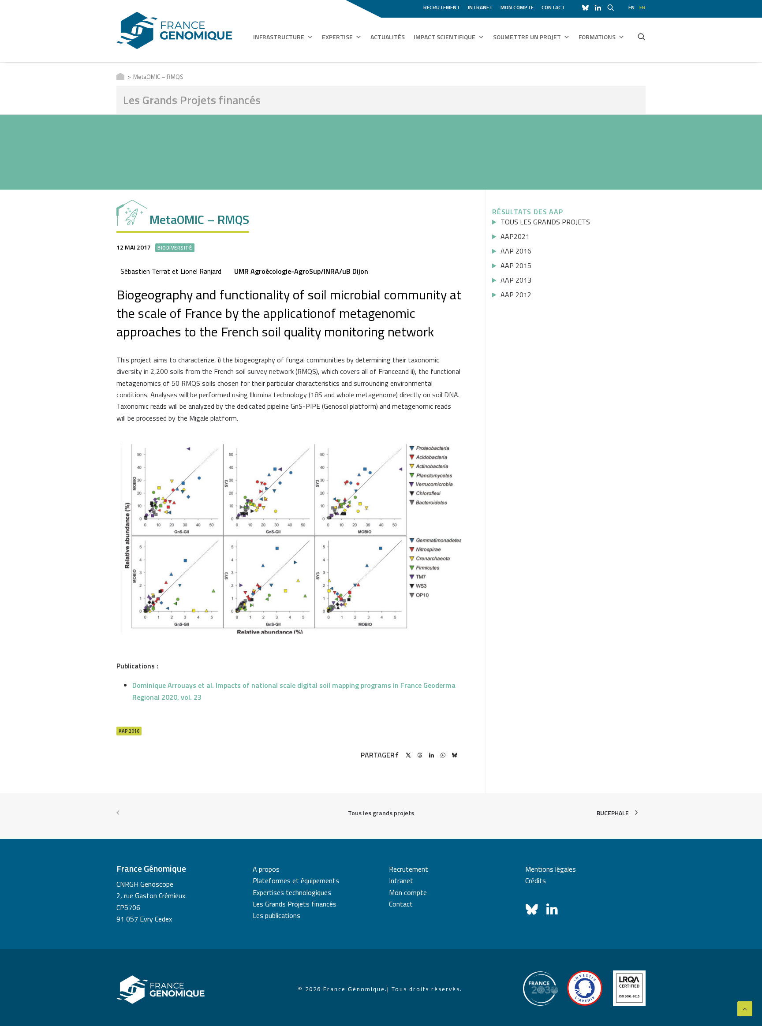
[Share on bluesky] (454, 755)
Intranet (480, 7)
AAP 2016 (129, 731)
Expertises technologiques (292, 892)
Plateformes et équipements (296, 880)
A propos (266, 869)
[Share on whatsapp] (442, 755)
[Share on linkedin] (431, 755)
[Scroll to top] (744, 1008)
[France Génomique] (174, 30)
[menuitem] (443, 6)
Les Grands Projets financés (294, 904)
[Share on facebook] (397, 755)
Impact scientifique (444, 36)
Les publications (276, 915)
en (631, 7)
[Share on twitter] (408, 755)
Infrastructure (278, 36)
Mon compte (517, 7)
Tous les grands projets (381, 812)
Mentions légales (550, 869)
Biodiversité (174, 247)
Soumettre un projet (527, 36)
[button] (642, 36)
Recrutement (441, 7)
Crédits (535, 880)
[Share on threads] (420, 755)
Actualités (387, 36)
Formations (597, 36)
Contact (553, 7)
